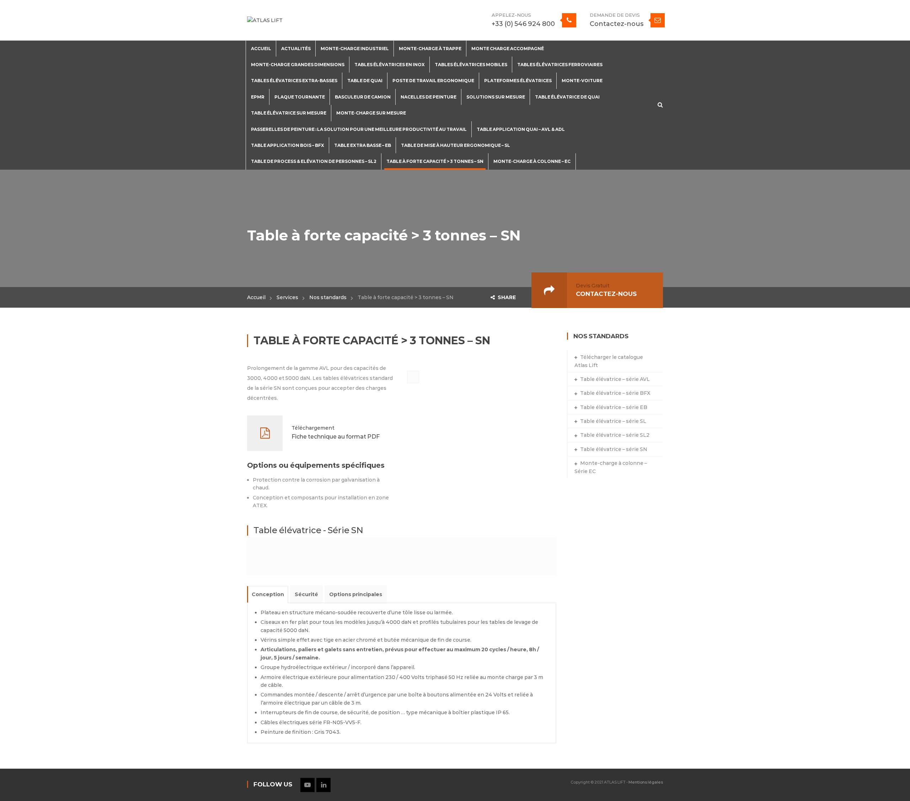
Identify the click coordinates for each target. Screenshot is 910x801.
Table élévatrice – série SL (613, 421)
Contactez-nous (616, 24)
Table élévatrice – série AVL (615, 379)
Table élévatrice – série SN (613, 449)
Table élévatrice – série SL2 (614, 435)
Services (287, 297)
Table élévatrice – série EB (613, 407)
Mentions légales (645, 782)
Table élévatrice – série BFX (615, 393)
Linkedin (323, 785)
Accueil (256, 297)
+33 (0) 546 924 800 (523, 24)
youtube (307, 785)
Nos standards (328, 297)
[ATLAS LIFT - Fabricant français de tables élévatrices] (265, 20)
